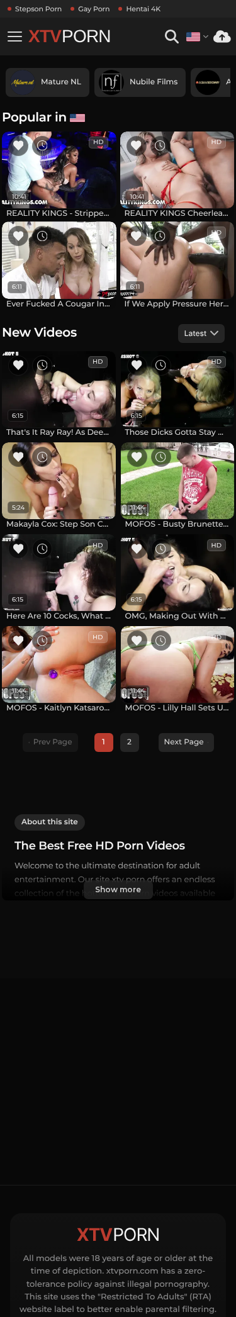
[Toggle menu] (14, 36)
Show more (117, 889)
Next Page (184, 742)
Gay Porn (94, 8)
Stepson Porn (38, 8)
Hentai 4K (143, 8)
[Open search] (171, 37)
